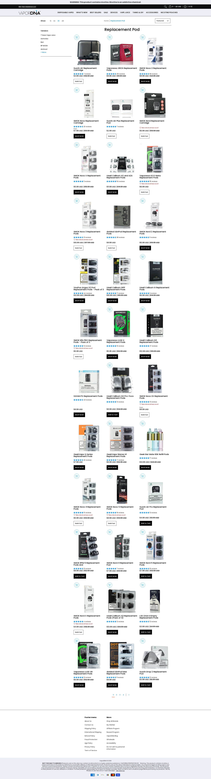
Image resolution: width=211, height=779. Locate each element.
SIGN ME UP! (127, 399)
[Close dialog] (145, 368)
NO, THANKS (127, 405)
